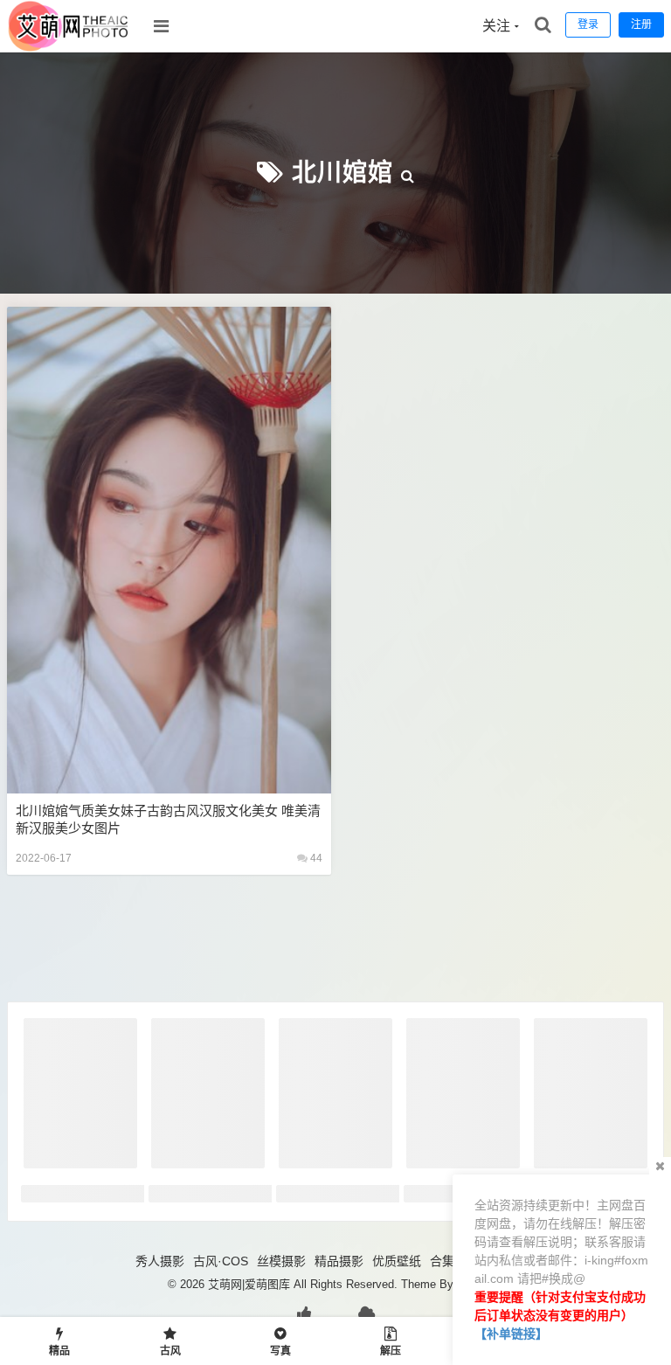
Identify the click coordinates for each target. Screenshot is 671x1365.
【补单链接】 (511, 1334)
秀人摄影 (159, 1261)
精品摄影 (339, 1261)
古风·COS (220, 1261)
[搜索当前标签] (408, 172)
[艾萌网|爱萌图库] (69, 48)
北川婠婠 (342, 172)
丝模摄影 (281, 1261)
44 (315, 858)
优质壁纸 (396, 1261)
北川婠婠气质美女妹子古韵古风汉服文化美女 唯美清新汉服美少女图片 (168, 819)
